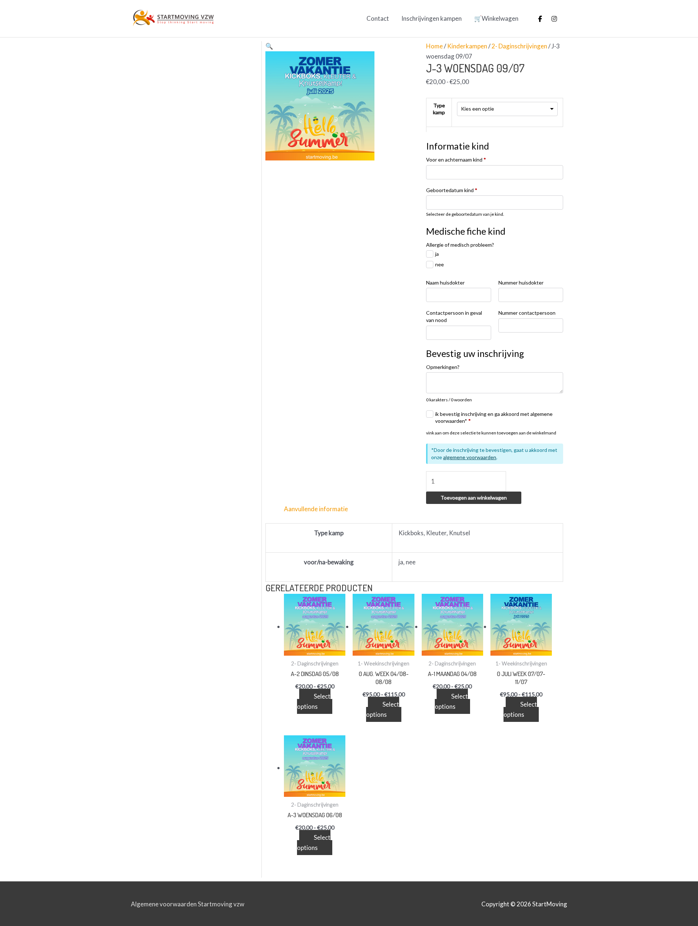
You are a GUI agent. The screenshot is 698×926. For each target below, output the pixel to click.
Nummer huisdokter (520, 282)
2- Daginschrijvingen (519, 46)
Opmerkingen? (443, 367)
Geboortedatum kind (451, 190)
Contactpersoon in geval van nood (454, 316)
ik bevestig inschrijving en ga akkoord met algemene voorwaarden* (494, 417)
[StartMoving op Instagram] (554, 18)
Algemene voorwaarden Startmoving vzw (187, 904)
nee (439, 264)
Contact (377, 18)
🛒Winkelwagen (496, 18)
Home (434, 46)
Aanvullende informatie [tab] (316, 509)
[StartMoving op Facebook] (540, 18)
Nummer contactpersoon (526, 313)
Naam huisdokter (445, 282)
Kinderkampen (467, 46)
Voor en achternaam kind (456, 159)
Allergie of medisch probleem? (460, 245)
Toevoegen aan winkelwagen (474, 497)
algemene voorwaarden (469, 457)
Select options (313, 701)
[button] (269, 46)
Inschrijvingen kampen (431, 18)
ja (437, 254)
